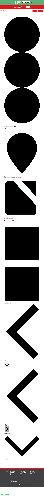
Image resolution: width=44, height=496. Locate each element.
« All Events (5, 128)
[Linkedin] (39, 11)
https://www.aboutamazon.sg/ (9, 218)
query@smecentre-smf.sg (14, 481)
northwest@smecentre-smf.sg (24, 479)
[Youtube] (42, 11)
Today (6, 425)
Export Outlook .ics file (8, 463)
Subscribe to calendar (7, 433)
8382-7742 (12, 480)
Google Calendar (7, 459)
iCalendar (6, 460)
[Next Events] (5, 360)
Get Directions (19, 177)
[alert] (22, 242)
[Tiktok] (41, 11)
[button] (5, 494)
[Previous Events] (22, 359)
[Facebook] (38, 11)
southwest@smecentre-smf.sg (35, 479)
